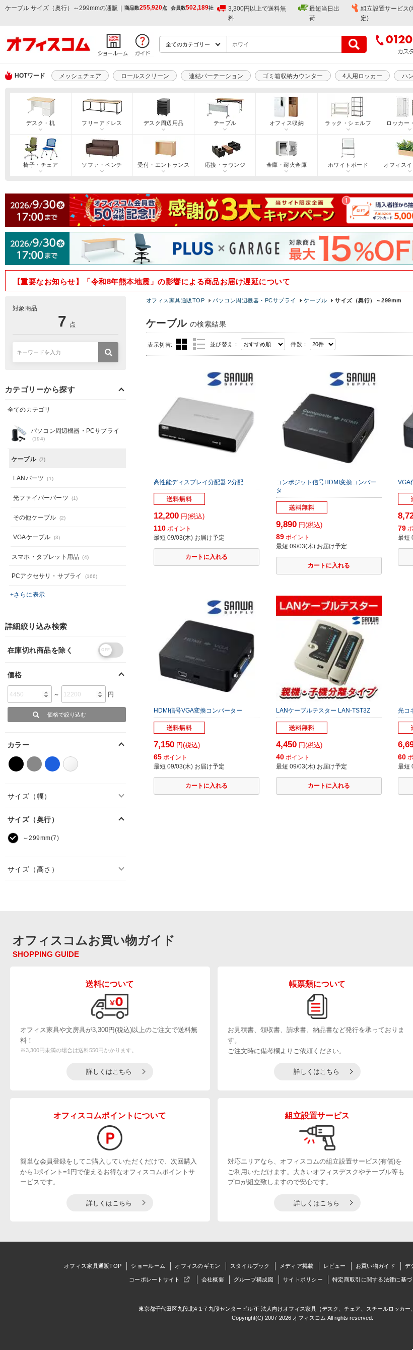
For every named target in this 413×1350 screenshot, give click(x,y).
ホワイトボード (348, 165)
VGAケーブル (36, 537)
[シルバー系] (70, 764)
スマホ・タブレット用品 (50, 556)
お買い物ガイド (375, 1266)
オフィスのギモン (197, 1266)
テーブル (225, 123)
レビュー (334, 1266)
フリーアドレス (102, 123)
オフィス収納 (286, 123)
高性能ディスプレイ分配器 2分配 (198, 482)
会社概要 (212, 1279)
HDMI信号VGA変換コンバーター (198, 710)
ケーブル (315, 300)
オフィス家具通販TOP (175, 300)
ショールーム (148, 1266)
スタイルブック (250, 1266)
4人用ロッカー (362, 76)
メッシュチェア (80, 76)
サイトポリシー (303, 1279)
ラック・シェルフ (348, 123)
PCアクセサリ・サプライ (55, 576)
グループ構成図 (253, 1279)
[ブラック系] (16, 764)
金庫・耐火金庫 (286, 165)
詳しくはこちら (109, 1071)
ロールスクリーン (145, 76)
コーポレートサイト (154, 1279)
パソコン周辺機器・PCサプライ (254, 300)
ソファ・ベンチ (102, 165)
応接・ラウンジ (225, 165)
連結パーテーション (216, 76)
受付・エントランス (163, 165)
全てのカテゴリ (29, 409)
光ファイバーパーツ (45, 497)
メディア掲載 (297, 1266)
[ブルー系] (52, 764)
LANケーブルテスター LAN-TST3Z (323, 710)
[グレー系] (34, 764)
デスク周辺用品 (164, 123)
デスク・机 (40, 123)
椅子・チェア (40, 165)
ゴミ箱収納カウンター (292, 76)
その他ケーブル (39, 517)
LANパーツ (33, 478)
